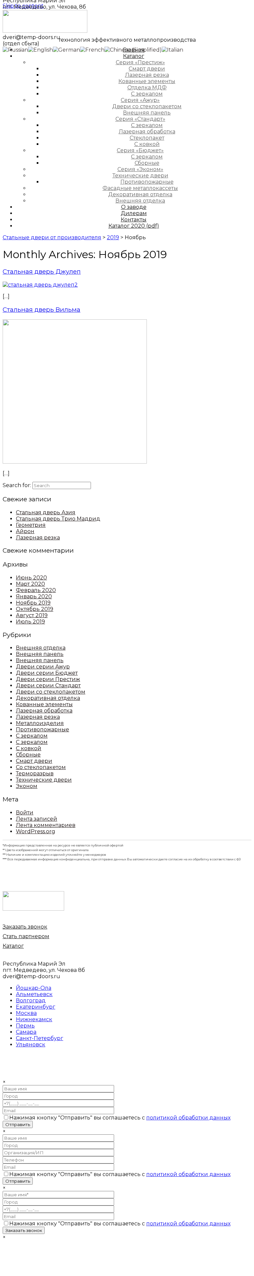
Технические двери (44, 780)
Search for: (17, 485)
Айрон (25, 531)
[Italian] (172, 49)
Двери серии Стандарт (48, 685)
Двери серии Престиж (48, 679)
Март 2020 (30, 584)
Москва (26, 1013)
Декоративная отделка (48, 698)
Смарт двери (34, 761)
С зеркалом (32, 736)
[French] (92, 49)
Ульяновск (30, 1044)
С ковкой (28, 748)
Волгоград (31, 1000)
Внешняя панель (40, 654)
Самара (26, 1032)
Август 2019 (32, 615)
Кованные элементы (44, 704)
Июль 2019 (30, 621)
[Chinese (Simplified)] (133, 49)
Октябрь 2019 (34, 609)
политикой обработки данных (188, 1118)
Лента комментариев (45, 825)
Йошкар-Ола (33, 988)
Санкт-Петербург (39, 1038)
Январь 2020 (34, 596)
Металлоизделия (40, 723)
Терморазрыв (35, 773)
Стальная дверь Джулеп (42, 271)
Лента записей (36, 819)
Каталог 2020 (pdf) (133, 226)
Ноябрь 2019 (33, 603)
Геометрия (31, 525)
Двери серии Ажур (43, 666)
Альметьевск (34, 994)
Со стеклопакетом (41, 767)
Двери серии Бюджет (47, 673)
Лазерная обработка (44, 710)
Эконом (26, 786)
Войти (24, 812)
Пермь (25, 1026)
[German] (66, 49)
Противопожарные (42, 729)
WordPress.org (35, 831)
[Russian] (15, 49)
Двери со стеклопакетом (50, 692)
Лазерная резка (38, 537)
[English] (40, 49)
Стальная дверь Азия (45, 512)
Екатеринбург (35, 1007)
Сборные (28, 755)
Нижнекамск (34, 1019)
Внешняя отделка (40, 648)
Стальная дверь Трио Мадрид (58, 519)
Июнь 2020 (31, 577)
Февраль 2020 (36, 590)
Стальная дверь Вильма (41, 309)
